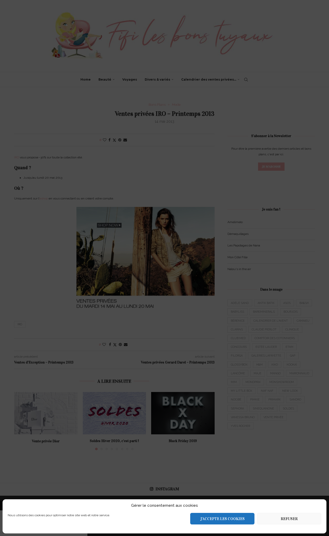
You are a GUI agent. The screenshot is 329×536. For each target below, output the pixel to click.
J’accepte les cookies (222, 518)
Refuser (289, 518)
